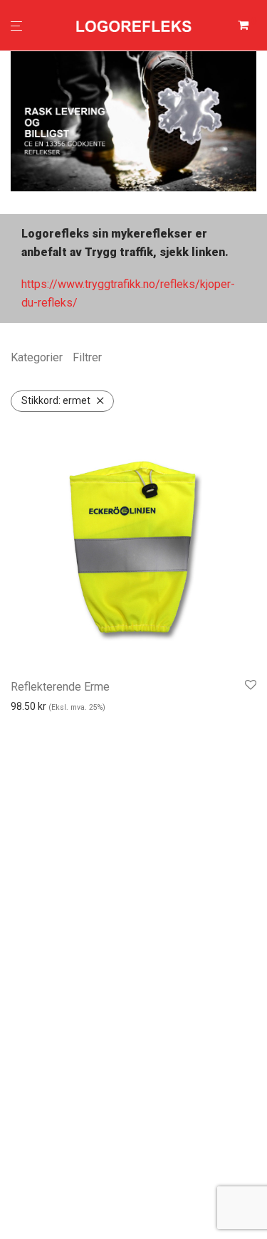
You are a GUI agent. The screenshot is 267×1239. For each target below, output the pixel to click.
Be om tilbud (58, 729)
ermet (55, 400)
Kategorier (37, 357)
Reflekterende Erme (60, 686)
